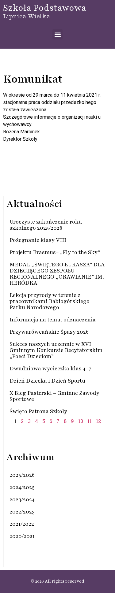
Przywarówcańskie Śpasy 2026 (49, 331)
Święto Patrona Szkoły (38, 411)
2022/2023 (22, 511)
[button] (57, 34)
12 (98, 421)
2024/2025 (22, 487)
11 (89, 421)
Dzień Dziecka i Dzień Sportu (47, 380)
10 (80, 421)
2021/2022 (22, 524)
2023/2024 (22, 499)
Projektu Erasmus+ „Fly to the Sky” (55, 252)
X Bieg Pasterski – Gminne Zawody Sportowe (54, 396)
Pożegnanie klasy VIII (38, 240)
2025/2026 (22, 475)
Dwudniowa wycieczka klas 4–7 (50, 368)
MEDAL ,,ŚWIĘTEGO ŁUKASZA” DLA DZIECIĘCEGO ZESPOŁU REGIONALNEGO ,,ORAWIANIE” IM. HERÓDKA (57, 274)
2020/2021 (22, 536)
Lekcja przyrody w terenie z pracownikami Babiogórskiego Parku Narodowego (50, 301)
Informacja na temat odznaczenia (53, 319)
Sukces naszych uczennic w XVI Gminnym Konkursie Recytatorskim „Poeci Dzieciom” (56, 350)
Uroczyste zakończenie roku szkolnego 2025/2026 (46, 225)
